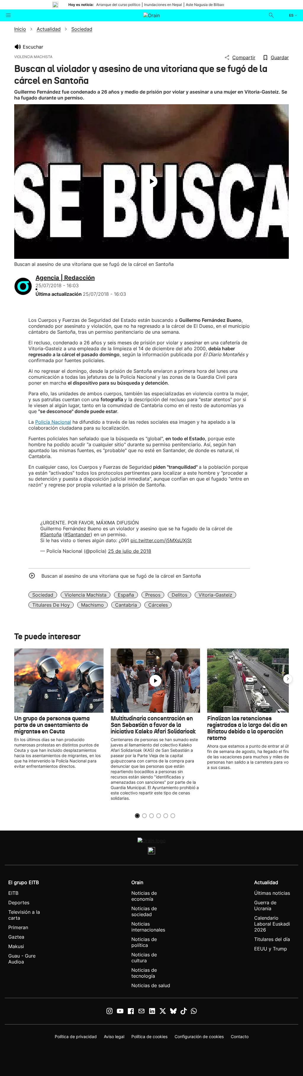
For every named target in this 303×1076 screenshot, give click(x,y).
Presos (152, 595)
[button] (288, 679)
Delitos (179, 595)
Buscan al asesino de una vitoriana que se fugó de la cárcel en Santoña (121, 576)
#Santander (78, 534)
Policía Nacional (53, 422)
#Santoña (51, 534)
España (126, 595)
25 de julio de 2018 (129, 551)
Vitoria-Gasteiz (215, 595)
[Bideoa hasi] (151, 181)
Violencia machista (86, 595)
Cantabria (126, 605)
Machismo (92, 605)
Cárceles (158, 605)
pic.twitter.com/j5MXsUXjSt (161, 540)
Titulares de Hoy (51, 605)
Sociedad (42, 595)
